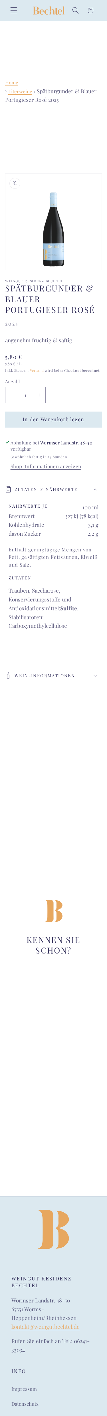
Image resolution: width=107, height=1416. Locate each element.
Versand (37, 370)
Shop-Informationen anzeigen (46, 466)
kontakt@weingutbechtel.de (45, 1326)
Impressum (24, 1389)
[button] (13, 10)
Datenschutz (25, 1404)
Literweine (20, 91)
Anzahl (12, 381)
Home (11, 82)
